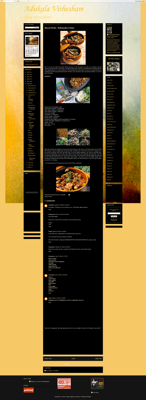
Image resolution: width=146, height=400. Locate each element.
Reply (49, 209)
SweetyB (50, 205)
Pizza (108, 168)
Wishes (109, 177)
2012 (28, 76)
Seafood (109, 107)
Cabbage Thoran (30, 100)
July (29, 162)
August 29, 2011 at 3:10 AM (59, 231)
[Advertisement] (73, 342)
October (30, 90)
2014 (28, 72)
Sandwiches (110, 143)
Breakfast (109, 102)
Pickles (50, 196)
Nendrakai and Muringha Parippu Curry (31, 125)
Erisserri (30, 103)
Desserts (109, 91)
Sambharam (31, 153)
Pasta (108, 166)
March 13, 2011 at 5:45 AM (62, 214)
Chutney (109, 119)
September (31, 92)
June (29, 165)
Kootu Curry (31, 105)
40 (61, 382)
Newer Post (47, 358)
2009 (28, 83)
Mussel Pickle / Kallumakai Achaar (31, 157)
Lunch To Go (110, 121)
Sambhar (30, 150)
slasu (49, 298)
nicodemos (77, 396)
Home (73, 358)
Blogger (89, 396)
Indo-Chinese (110, 127)
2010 (28, 81)
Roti (108, 135)
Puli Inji (30, 137)
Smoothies (110, 149)
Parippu (30, 132)
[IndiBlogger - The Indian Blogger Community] (97, 388)
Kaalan (30, 111)
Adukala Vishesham (53, 9)
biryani (109, 155)
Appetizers (110, 105)
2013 (28, 74)
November (31, 88)
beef (108, 179)
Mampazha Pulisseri (31, 114)
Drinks (108, 124)
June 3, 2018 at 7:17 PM (61, 256)
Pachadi (30, 135)
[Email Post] (69, 194)
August (30, 95)
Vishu (108, 174)
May (29, 167)
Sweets (109, 116)
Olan (29, 130)
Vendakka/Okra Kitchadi (31, 108)
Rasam (30, 148)
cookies (109, 157)
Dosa (108, 138)
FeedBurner (114, 220)
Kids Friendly (110, 141)
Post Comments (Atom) (76, 364)
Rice (108, 113)
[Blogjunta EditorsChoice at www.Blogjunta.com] (39, 381)
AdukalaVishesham (114, 34)
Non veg (109, 96)
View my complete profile (113, 52)
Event (108, 163)
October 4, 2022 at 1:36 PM (58, 298)
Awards (109, 160)
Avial (29, 97)
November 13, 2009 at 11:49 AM (61, 205)
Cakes (108, 110)
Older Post (98, 358)
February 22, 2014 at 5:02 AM (62, 247)
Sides (108, 80)
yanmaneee (51, 274)
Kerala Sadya (110, 88)
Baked (108, 99)
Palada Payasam (31, 145)
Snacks (109, 85)
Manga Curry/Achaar (31, 119)
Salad (108, 171)
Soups (108, 146)
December (31, 85)
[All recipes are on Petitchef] (29, 392)
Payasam (109, 130)
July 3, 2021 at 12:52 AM (61, 274)
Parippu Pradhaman (31, 141)
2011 (28, 79)
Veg (108, 83)
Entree (109, 94)
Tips (108, 152)
